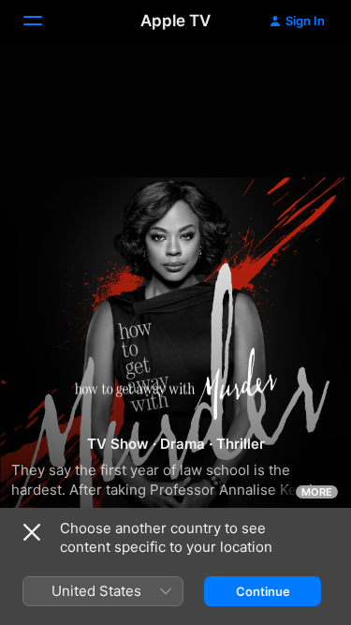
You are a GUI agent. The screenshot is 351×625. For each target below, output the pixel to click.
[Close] (31, 532)
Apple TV (175, 20)
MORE (316, 492)
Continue (263, 591)
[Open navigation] (44, 20)
